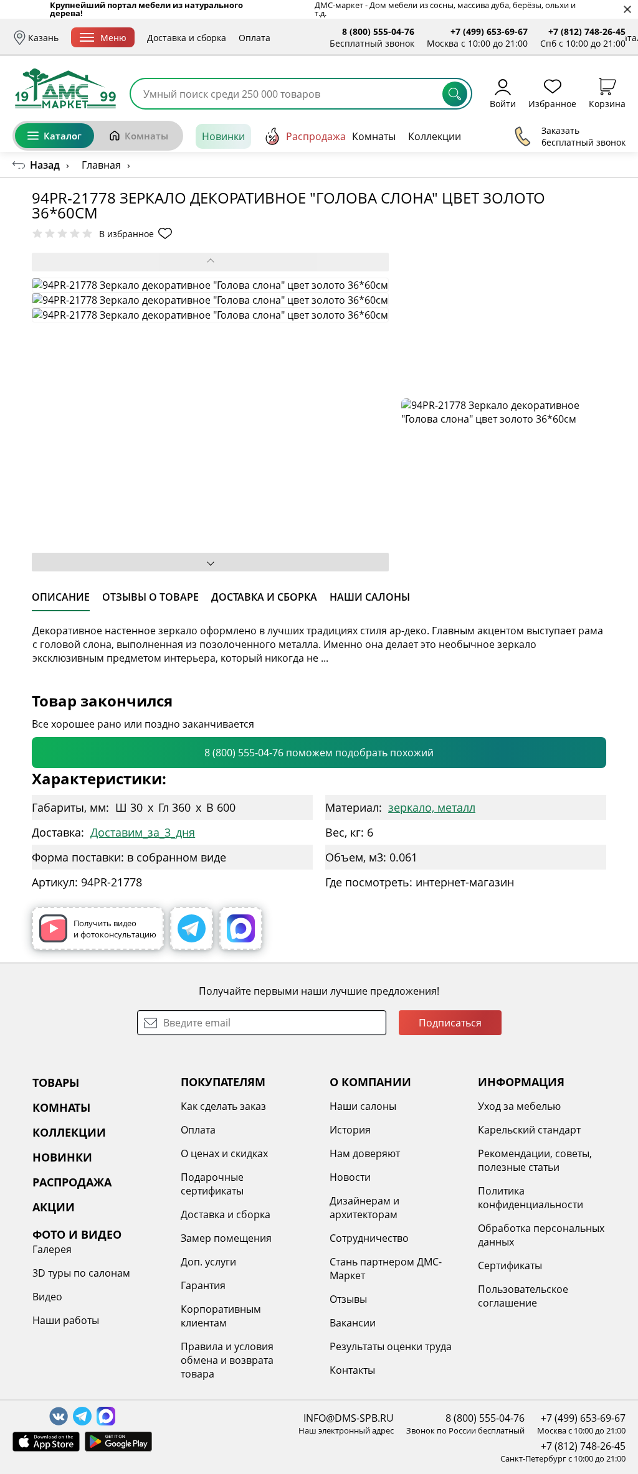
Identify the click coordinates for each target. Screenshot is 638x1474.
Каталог (63, 135)
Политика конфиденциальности (530, 1197)
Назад (45, 165)
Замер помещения (226, 1238)
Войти (503, 103)
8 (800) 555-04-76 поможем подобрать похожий (319, 752)
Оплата (254, 38)
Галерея (52, 1249)
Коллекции (434, 136)
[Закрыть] (627, 9)
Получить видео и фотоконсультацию (115, 929)
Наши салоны (363, 1106)
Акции (515, 136)
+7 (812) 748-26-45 (587, 31)
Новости (350, 1177)
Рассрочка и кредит (325, 38)
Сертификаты (510, 1265)
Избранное (552, 103)
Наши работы (65, 1320)
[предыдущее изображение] (210, 262)
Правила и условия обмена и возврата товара (227, 1360)
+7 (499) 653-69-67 (489, 31)
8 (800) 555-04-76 (378, 31)
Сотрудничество (369, 1238)
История (350, 1130)
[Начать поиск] (454, 94)
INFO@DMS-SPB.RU (348, 1418)
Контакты (352, 1370)
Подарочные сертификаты (212, 1184)
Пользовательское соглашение (523, 1296)
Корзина (607, 103)
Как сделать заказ (223, 1106)
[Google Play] (118, 1442)
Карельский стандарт (529, 1130)
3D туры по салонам (81, 1273)
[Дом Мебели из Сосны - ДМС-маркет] (65, 88)
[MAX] (240, 928)
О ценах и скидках (224, 1153)
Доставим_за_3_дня (142, 832)
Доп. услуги (208, 1262)
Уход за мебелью (519, 1106)
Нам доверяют (365, 1153)
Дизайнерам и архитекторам (364, 1207)
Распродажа (316, 136)
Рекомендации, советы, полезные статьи (535, 1160)
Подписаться (450, 1023)
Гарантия (203, 1285)
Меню (113, 38)
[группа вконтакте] (58, 1416)
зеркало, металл (431, 807)
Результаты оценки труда (391, 1346)
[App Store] (46, 1442)
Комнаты (146, 135)
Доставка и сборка (186, 38)
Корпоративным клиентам (221, 1316)
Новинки (223, 136)
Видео (47, 1296)
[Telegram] (191, 928)
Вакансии (353, 1323)
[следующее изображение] (210, 562)
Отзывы (348, 1299)
